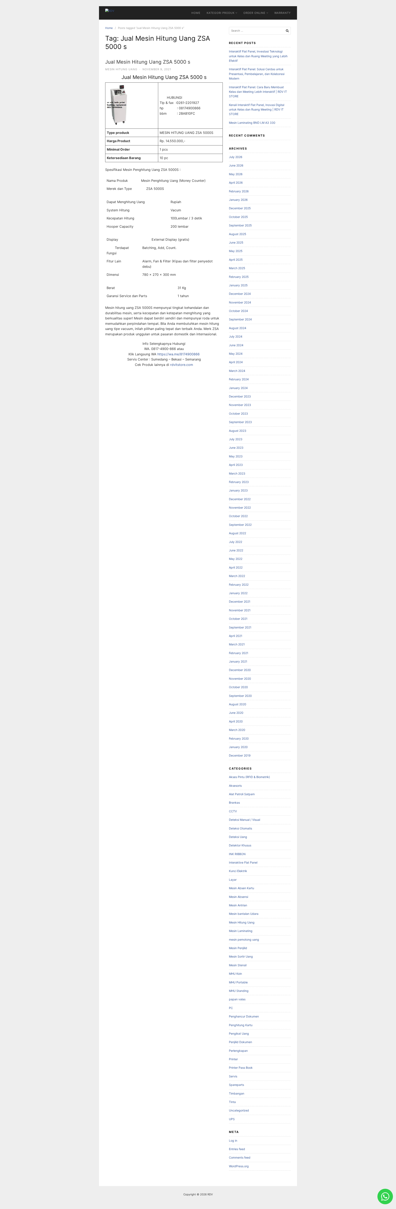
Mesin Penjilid (238, 948)
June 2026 (236, 165)
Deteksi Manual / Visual (244, 819)
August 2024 (237, 328)
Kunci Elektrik (238, 871)
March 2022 (237, 576)
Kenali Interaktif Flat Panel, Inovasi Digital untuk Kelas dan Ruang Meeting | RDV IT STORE (256, 109)
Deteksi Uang (238, 837)
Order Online (254, 12)
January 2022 (238, 593)
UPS (232, 1119)
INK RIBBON (237, 854)
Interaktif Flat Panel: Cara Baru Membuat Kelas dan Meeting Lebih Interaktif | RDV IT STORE (258, 91)
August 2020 (237, 704)
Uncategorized (239, 1110)
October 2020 (238, 687)
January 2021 (238, 661)
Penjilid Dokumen (240, 1042)
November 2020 (240, 678)
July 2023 (235, 439)
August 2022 (237, 533)
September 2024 (240, 319)
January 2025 (238, 285)
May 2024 (236, 353)
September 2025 (240, 225)
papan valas (237, 999)
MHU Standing (239, 990)
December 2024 (240, 293)
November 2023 (240, 405)
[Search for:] (260, 31)
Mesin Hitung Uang (121, 69)
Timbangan (236, 1093)
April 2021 (235, 636)
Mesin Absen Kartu (241, 888)
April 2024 (236, 362)
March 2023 (237, 473)
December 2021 (239, 601)
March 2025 (237, 268)
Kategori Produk (221, 12)
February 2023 (239, 482)
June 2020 (236, 712)
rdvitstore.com (181, 365)
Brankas (234, 802)
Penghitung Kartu (240, 1025)
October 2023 (238, 413)
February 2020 (239, 738)
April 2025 (236, 259)
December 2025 (240, 208)
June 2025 (236, 242)
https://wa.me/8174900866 (178, 354)
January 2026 (238, 199)
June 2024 (236, 345)
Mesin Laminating (240, 931)
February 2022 (239, 584)
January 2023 (238, 490)
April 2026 (236, 182)
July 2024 (235, 336)
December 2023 (240, 396)
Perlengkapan (238, 1050)
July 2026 (235, 157)
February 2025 (239, 276)
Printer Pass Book (241, 1067)
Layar (233, 879)
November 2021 (240, 610)
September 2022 (240, 524)
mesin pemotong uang (244, 939)
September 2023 (240, 422)
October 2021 (238, 618)
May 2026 (236, 174)
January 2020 (238, 747)
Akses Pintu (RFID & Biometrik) (249, 777)
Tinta (232, 1102)
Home (195, 12)
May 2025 (236, 251)
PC (231, 1008)
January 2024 (238, 388)
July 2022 (235, 542)
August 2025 (237, 234)
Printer (233, 1059)
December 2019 (240, 755)
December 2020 (240, 670)
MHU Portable (238, 982)
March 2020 (237, 730)
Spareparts (236, 1084)
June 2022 (236, 550)
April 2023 (236, 464)
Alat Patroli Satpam (242, 794)
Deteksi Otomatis (240, 828)
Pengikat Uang (239, 1033)
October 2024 (238, 311)
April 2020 (236, 721)
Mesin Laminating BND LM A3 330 (252, 122)
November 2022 (240, 507)
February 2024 (239, 379)
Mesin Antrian (238, 905)
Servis (233, 1076)
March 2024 (237, 370)
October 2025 (238, 217)
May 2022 (235, 558)
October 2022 (238, 516)
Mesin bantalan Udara (243, 913)
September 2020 (240, 695)
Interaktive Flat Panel (243, 862)
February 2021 (238, 653)
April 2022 (236, 567)
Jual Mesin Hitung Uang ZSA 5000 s (147, 62)
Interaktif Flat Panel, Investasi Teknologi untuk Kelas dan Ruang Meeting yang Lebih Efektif (258, 56)
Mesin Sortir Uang (241, 956)
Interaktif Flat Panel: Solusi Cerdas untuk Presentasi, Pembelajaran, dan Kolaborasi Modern (256, 73)
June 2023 (236, 447)
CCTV (233, 811)
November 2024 (240, 302)
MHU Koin (235, 973)
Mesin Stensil (237, 965)
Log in (233, 1140)
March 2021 (237, 644)
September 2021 (240, 627)
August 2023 (237, 430)
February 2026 (239, 191)
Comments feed (239, 1157)
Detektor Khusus (240, 845)
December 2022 (240, 499)
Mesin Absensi (238, 896)
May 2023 (236, 456)
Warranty (282, 12)
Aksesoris (235, 785)
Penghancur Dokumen (244, 1016)
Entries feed (237, 1149)
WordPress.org (239, 1166)
